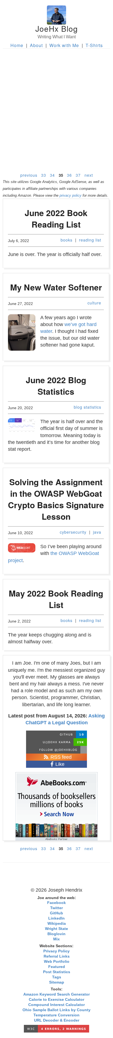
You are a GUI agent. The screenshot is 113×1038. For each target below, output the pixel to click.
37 (78, 175)
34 (52, 175)
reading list (90, 240)
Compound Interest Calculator (56, 1005)
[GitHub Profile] (56, 734)
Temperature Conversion (56, 1015)
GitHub (56, 913)
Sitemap (56, 982)
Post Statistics (56, 972)
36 (69, 175)
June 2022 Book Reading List (56, 218)
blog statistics (87, 407)
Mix (56, 939)
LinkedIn (56, 918)
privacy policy (70, 195)
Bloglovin (56, 934)
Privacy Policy (56, 951)
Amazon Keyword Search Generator (56, 994)
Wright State (56, 929)
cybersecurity (73, 532)
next (88, 175)
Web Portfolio (56, 962)
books (66, 240)
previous (28, 175)
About (36, 45)
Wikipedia (56, 923)
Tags (56, 977)
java (97, 532)
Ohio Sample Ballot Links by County (56, 1010)
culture (94, 303)
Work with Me (64, 45)
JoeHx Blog (56, 28)
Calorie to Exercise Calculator (56, 1000)
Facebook (56, 903)
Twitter (56, 908)
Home (16, 45)
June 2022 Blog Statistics (56, 385)
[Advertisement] (56, 107)
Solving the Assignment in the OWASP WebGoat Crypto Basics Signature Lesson (56, 499)
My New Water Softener (56, 287)
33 (43, 175)
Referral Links (57, 956)
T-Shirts (94, 45)
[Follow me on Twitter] (56, 750)
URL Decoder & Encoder (56, 1020)
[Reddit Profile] (56, 742)
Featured (56, 967)
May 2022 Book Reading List (56, 598)
